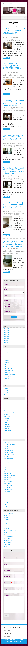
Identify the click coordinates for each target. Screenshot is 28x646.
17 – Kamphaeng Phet (9, 544)
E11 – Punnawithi (7, 464)
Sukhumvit (6, 378)
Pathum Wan (6, 422)
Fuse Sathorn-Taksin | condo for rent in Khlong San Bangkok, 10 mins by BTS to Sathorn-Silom (14, 170)
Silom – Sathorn (7, 376)
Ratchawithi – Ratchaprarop (10, 374)
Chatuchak (6, 410)
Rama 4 (5, 366)
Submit (6, 615)
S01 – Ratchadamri (8, 485)
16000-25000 (20, 72)
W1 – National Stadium (9, 506)
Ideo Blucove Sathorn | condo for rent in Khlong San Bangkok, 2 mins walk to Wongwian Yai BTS (14, 137)
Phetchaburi (6, 362)
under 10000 (6, 342)
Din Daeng (6, 414)
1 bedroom (14, 35)
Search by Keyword (8, 311)
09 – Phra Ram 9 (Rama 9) (9, 528)
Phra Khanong (7, 426)
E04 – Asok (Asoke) (8, 450)
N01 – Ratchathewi (8, 471)
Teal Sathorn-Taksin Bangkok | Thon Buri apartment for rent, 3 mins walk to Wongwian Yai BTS (14, 31)
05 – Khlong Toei (7, 521)
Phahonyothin (7, 356)
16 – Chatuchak (7, 542)
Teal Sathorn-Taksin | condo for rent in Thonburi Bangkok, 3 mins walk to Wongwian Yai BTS (13, 102)
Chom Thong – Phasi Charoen (10, 412)
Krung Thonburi (6, 37)
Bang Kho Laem (7, 401)
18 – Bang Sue (7, 546)
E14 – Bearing (7, 469)
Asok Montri (6, 349)
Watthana (6, 436)
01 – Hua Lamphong (8, 513)
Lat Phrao (6, 354)
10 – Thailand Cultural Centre (10, 530)
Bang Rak (6, 403)
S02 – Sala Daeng (8, 487)
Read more (6, 57)
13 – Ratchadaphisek (8, 536)
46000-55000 (6, 336)
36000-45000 (6, 334)
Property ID (7, 576)
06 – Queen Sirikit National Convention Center (14, 523)
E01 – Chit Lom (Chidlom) (9, 444)
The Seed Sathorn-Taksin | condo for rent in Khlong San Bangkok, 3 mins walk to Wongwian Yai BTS (14, 205)
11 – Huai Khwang (8, 532)
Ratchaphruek (7, 372)
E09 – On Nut (7, 460)
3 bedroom (7, 308)
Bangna (5, 408)
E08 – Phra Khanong (8, 458)
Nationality (7, 570)
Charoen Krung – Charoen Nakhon (11, 351)
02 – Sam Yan (7, 515)
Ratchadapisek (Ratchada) (9, 370)
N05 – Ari (6, 479)
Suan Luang (6, 432)
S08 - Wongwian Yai (14, 37)
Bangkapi (6, 406)
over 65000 (6, 340)
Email (6, 564)
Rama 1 (5, 364)
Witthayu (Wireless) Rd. (9, 382)
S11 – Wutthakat (7, 502)
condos (5, 35)
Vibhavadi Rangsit (8, 380)
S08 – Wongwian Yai (8, 497)
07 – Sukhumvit (7, 525)
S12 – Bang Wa (7, 504)
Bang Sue (6, 404)
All (5, 302)
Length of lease (8, 589)
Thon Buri (21, 37)
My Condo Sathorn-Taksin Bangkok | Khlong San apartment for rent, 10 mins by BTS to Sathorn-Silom (13, 243)
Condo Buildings (8, 633)
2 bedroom (7, 306)
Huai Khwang (7, 416)
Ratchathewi (6, 428)
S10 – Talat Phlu (7, 500)
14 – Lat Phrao (7, 538)
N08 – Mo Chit (7, 483)
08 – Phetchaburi (7, 527)
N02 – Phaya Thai (8, 473)
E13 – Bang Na (7, 467)
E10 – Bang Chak (7, 462)
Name (6, 558)
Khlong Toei (6, 420)
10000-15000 (20, 35)
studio (6, 309)
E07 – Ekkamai (7, 456)
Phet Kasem (6, 360)
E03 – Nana (6, 448)
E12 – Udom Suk (7, 466)
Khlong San (5, 74)
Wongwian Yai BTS (7, 39)
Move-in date (8, 582)
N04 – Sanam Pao (8, 477)
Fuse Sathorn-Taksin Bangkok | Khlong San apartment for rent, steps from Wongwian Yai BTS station (12, 67)
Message (7, 595)
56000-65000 (6, 338)
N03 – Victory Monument (9, 475)
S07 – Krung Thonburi (8, 495)
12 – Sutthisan (7, 534)
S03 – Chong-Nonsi (8, 489)
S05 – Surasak (7, 491)
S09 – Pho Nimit (7, 499)
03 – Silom (6, 517)
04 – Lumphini (7, 519)
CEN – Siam (6, 442)
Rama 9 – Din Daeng (8, 368)
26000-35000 (6, 332)
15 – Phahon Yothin (8, 540)
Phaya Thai (6, 358)
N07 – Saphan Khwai (8, 481)
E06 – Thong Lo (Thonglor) (9, 454)
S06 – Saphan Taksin (8, 493)
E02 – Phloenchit (7, 446)
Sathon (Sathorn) (7, 430)
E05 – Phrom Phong (8, 452)
